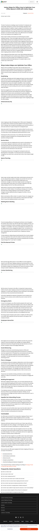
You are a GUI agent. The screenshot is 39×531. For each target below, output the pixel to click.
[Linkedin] (21, 517)
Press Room (16, 521)
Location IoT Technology (5, 512)
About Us (5, 521)
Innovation (3, 510)
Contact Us (32, 1)
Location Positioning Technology (7, 497)
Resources (3, 507)
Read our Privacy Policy (23, 526)
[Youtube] (16, 517)
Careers (10, 521)
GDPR (32, 521)
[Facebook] (23, 517)
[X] (18, 517)
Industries (3, 505)
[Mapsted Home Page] (4, 1)
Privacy (27, 521)
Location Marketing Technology (6, 500)
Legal (22, 521)
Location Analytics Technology (6, 502)
